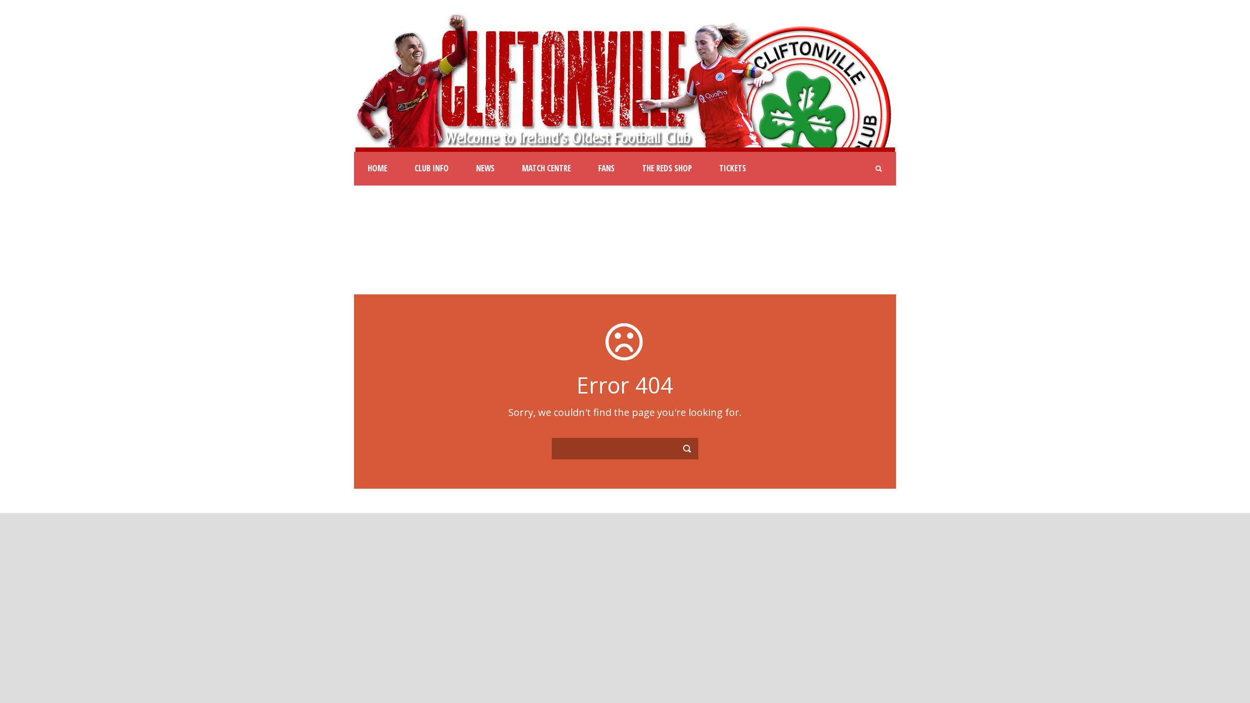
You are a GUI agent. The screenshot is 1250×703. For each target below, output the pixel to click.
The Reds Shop (667, 168)
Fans (606, 168)
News (485, 168)
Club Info (432, 168)
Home (377, 168)
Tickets (732, 168)
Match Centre (546, 168)
